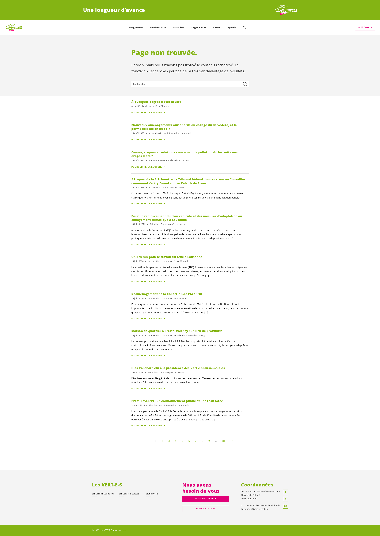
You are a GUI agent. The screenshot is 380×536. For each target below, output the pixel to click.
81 (223, 441)
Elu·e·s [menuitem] (216, 27)
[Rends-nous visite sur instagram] (285, 506)
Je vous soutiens (206, 509)
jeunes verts (152, 493)
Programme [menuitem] (136, 27)
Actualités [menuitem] (179, 27)
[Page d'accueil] (286, 10)
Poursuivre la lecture (146, 112)
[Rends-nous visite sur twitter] (285, 499)
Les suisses (129, 493)
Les (103, 493)
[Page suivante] (232, 441)
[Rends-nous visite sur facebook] (285, 492)
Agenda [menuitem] (231, 27)
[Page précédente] (148, 441)
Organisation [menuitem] (198, 27)
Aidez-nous (365, 27)
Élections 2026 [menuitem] (157, 27)
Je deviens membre (206, 499)
